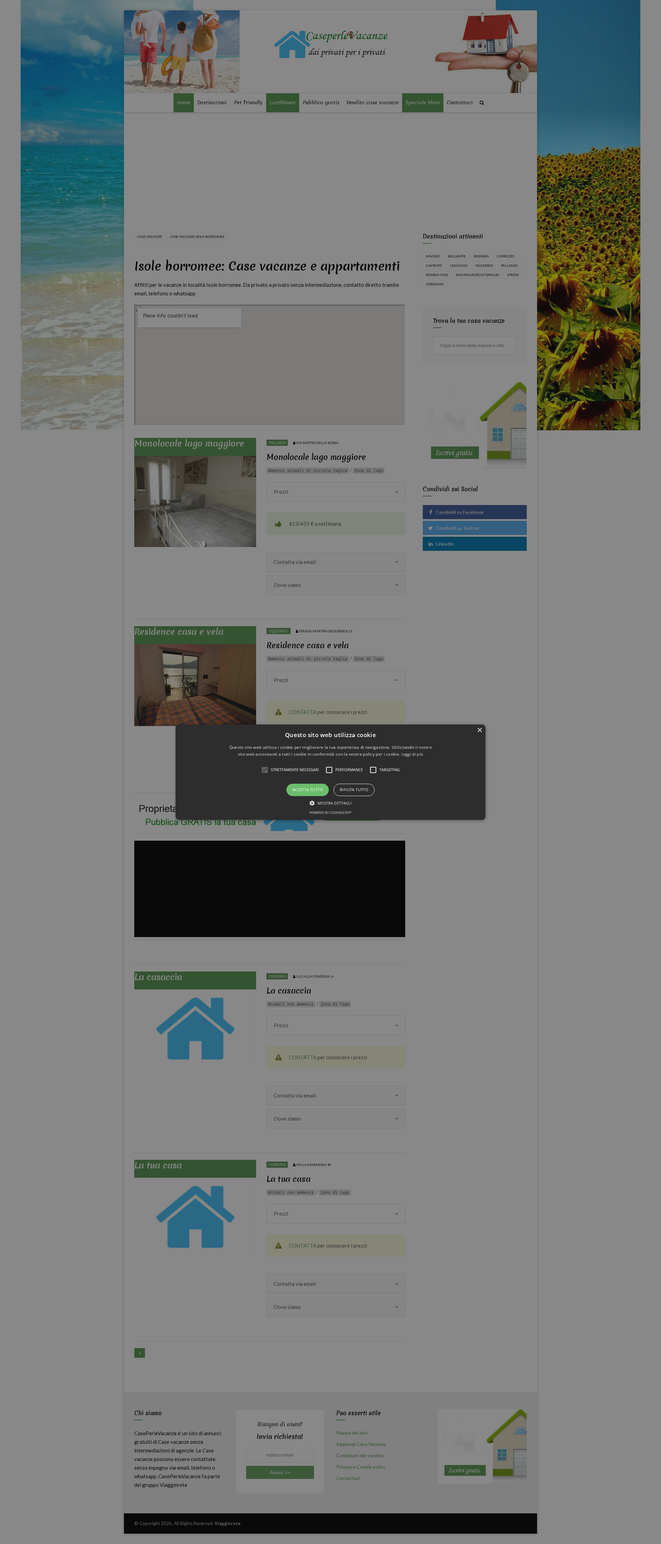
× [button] (479, 730)
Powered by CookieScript (330, 812)
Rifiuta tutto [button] (354, 789)
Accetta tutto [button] (307, 789)
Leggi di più (412, 754)
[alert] (330, 772)
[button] (330, 772)
